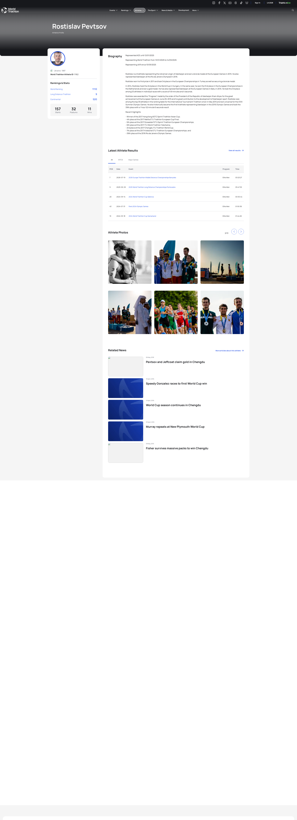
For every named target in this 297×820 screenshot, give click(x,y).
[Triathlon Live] (285, 3)
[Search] (293, 10)
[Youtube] (230, 3)
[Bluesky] (246, 3)
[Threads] (235, 3)
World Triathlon (10, 10)
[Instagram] (213, 3)
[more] (130, 264)
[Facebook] (219, 3)
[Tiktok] (241, 3)
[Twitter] (224, 3)
